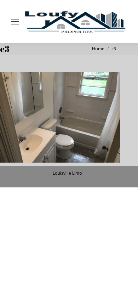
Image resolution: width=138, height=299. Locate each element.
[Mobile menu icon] (15, 21)
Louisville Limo (67, 173)
